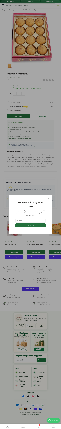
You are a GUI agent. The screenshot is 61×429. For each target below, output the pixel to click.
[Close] (49, 198)
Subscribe (30, 225)
